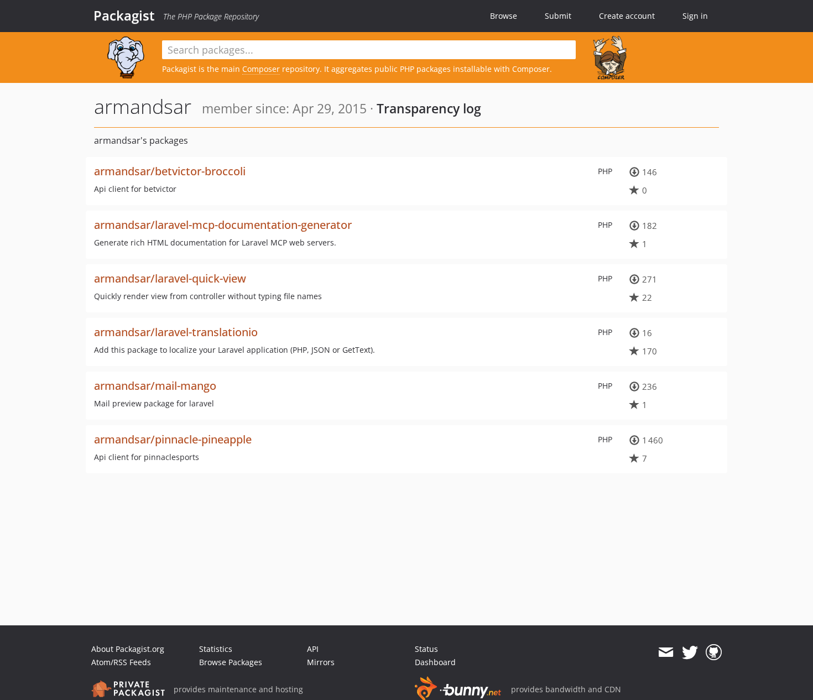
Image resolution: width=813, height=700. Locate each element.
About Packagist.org (127, 649)
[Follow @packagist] (690, 652)
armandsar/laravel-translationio (176, 332)
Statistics (215, 649)
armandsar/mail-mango (155, 385)
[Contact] (666, 652)
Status (426, 649)
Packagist (124, 15)
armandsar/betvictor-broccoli (170, 171)
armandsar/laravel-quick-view (170, 278)
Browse (503, 16)
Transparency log (429, 108)
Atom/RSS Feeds (121, 662)
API (313, 649)
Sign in (695, 16)
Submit (558, 16)
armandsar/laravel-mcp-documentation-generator (223, 224)
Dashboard (435, 662)
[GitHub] (714, 652)
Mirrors (321, 662)
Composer (261, 69)
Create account (627, 16)
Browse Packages (230, 662)
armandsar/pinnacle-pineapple (173, 439)
